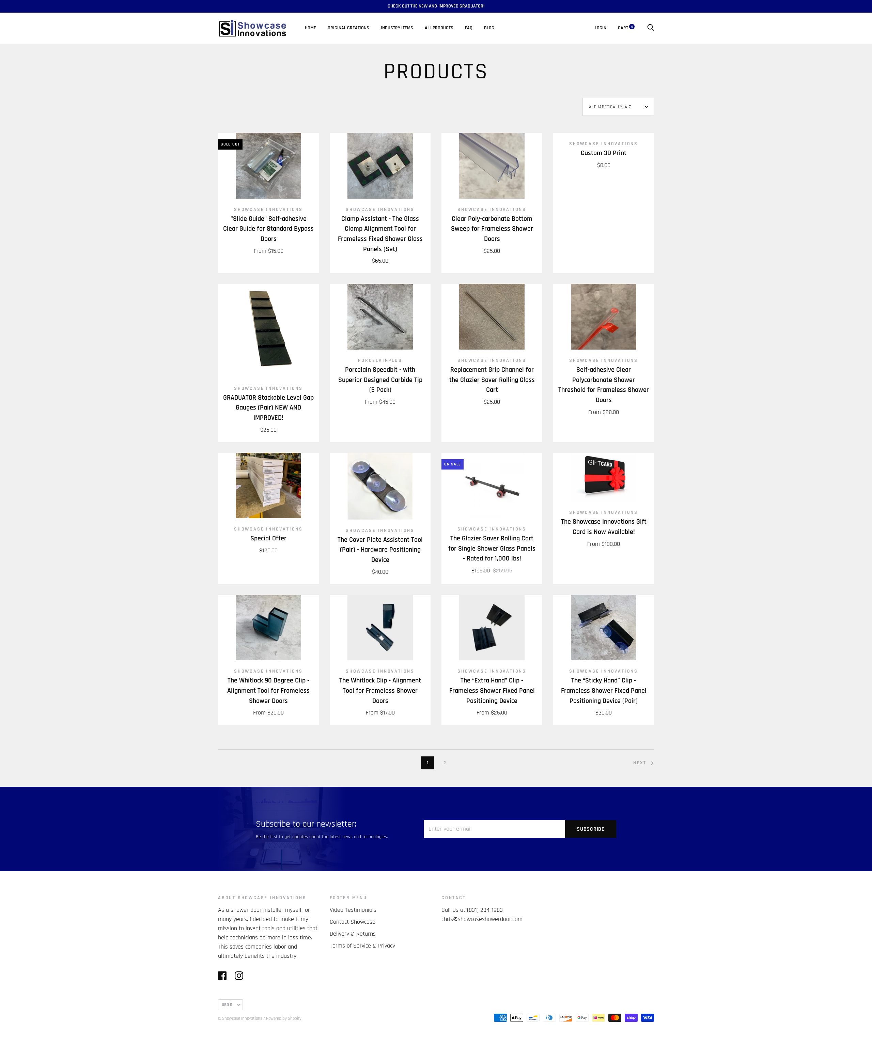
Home (310, 28)
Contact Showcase (352, 922)
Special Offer (268, 538)
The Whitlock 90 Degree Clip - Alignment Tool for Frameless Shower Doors (268, 690)
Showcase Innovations (268, 209)
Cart (625, 28)
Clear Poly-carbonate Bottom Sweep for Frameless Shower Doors (492, 229)
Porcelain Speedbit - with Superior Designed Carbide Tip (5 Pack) (380, 380)
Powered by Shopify (283, 1018)
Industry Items (397, 28)
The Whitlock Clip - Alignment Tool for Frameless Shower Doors (380, 690)
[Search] (650, 28)
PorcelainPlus (380, 360)
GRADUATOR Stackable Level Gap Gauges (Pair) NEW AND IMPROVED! (268, 408)
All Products (439, 28)
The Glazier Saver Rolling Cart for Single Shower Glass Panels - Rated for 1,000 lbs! (491, 548)
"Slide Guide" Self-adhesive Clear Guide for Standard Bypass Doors (268, 229)
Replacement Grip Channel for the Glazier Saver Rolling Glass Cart (492, 380)
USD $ (227, 1005)
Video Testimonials (353, 910)
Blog (489, 28)
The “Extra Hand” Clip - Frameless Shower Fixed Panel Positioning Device (492, 690)
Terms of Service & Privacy (362, 946)
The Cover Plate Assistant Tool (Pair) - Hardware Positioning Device (380, 550)
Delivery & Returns (353, 934)
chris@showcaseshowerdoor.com (482, 919)
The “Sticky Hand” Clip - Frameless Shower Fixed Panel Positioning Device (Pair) (604, 690)
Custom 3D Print (603, 153)
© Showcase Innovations (240, 1018)
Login (600, 28)
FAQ (468, 28)
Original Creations (348, 28)
